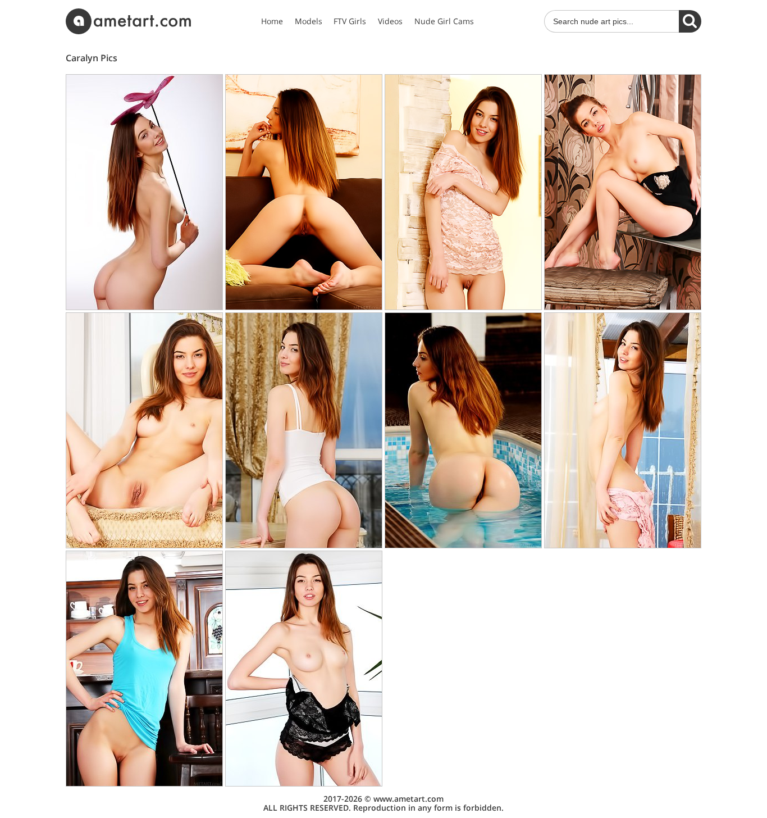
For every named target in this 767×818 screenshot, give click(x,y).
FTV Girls (350, 21)
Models (308, 21)
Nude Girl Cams (444, 21)
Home (272, 21)
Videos (390, 21)
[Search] (690, 21)
